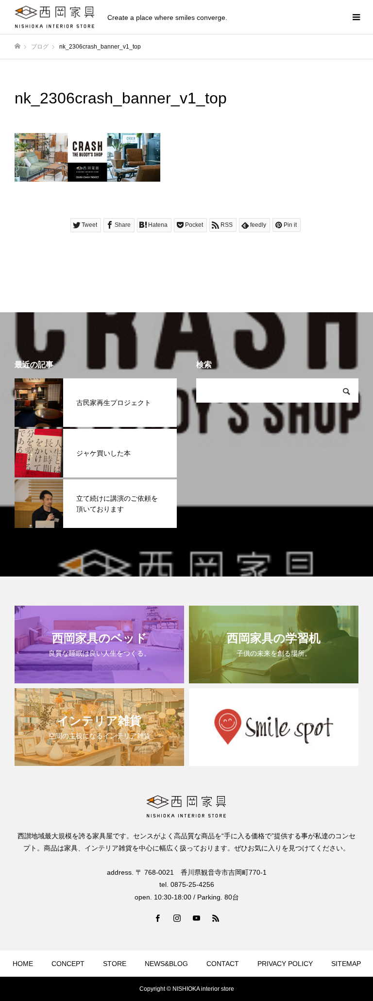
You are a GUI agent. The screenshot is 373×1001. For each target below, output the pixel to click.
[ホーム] (17, 46)
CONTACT (222, 963)
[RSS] (215, 918)
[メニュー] (356, 17)
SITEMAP (346, 963)
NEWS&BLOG (166, 963)
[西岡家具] (55, 17)
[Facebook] (157, 918)
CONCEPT (68, 963)
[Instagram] (177, 918)
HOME (23, 963)
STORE (114, 963)
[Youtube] (196, 918)
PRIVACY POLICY (285, 963)
